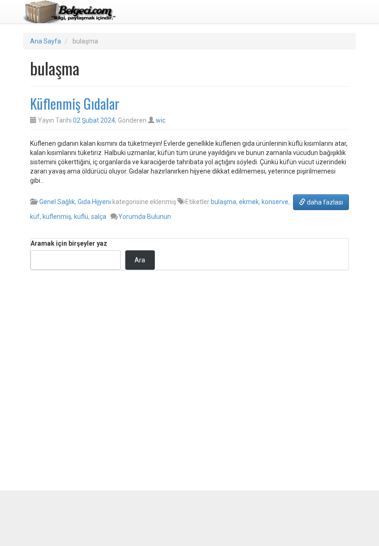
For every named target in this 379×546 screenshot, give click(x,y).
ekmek (249, 201)
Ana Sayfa (45, 41)
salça (98, 216)
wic (160, 120)
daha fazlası (324, 202)
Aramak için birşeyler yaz (69, 243)
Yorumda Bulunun (144, 216)
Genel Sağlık (57, 201)
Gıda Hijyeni (94, 201)
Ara (139, 260)
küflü (81, 216)
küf (35, 216)
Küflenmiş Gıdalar (74, 103)
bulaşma (223, 201)
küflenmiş (57, 216)
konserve (275, 201)
